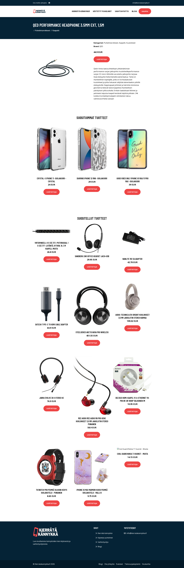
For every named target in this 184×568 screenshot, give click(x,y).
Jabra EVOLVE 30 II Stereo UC (51, 397)
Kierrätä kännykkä (81, 11)
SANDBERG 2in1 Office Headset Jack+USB (92, 256)
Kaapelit (56, 30)
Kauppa (145, 11)
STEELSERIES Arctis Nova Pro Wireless (92, 332)
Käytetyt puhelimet (102, 11)
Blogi (134, 11)
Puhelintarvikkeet (42, 30)
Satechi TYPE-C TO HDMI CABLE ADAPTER (51, 324)
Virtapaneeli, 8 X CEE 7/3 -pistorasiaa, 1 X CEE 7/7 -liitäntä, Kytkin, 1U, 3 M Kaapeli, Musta (51, 245)
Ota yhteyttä (109, 564)
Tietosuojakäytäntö (132, 564)
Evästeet (119, 564)
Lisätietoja (102, 59)
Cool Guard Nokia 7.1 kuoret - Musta (132, 453)
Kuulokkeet (130, 43)
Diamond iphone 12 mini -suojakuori (92, 178)
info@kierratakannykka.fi (141, 3)
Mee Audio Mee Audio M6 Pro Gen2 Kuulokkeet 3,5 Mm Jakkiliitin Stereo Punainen (92, 421)
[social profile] (49, 3)
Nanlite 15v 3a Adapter (132, 259)
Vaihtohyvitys (122, 11)
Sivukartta (146, 564)
